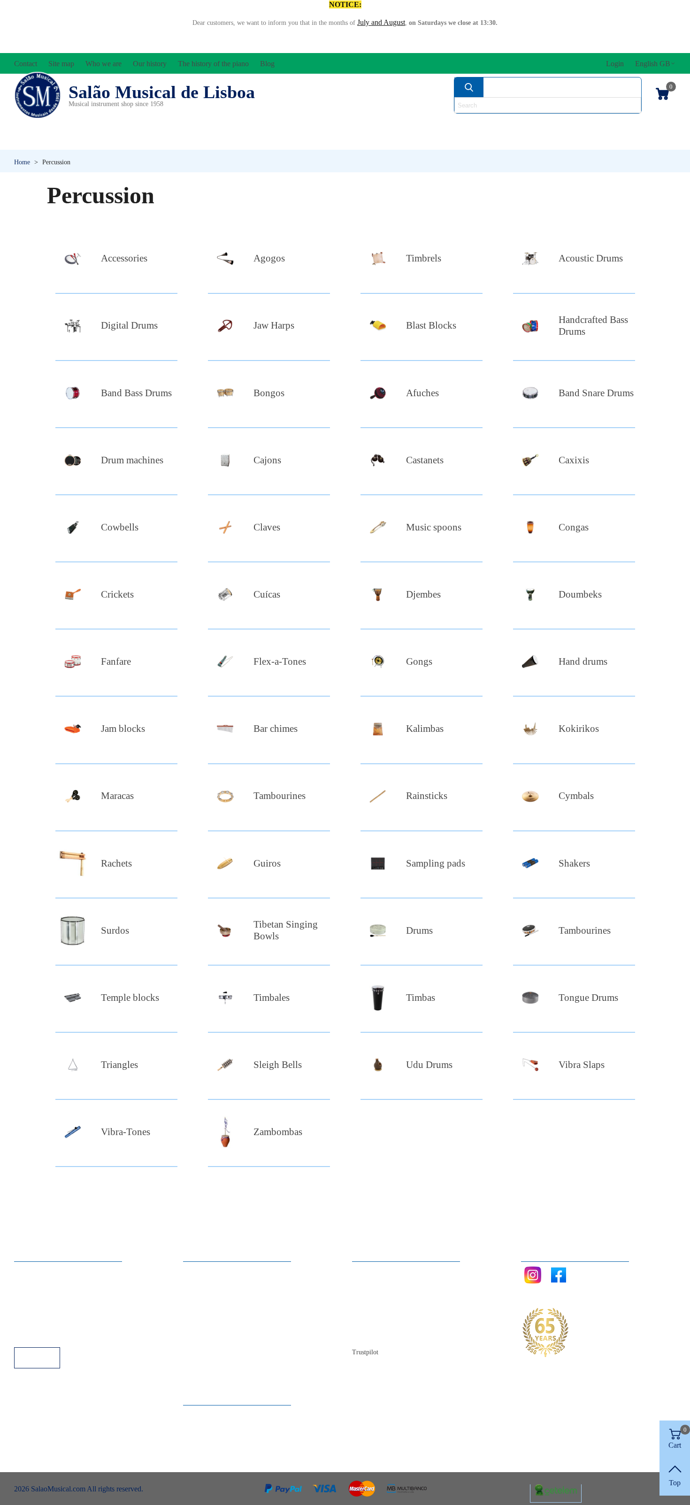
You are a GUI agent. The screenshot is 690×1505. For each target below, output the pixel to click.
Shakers (574, 863)
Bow (388, 125)
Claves (266, 527)
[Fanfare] (73, 662)
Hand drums (583, 661)
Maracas (117, 795)
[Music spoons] (378, 527)
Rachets (116, 863)
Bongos (268, 393)
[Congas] (530, 527)
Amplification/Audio (281, 125)
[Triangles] (73, 1065)
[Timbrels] (378, 258)
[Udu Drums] (378, 1065)
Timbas (420, 997)
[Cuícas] (225, 594)
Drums (419, 930)
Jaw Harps (273, 325)
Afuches (422, 393)
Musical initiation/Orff (87, 140)
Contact (372, 1271)
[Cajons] (225, 460)
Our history (378, 1309)
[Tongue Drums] (530, 998)
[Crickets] (73, 594)
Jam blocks (123, 728)
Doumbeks (580, 594)
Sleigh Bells (277, 1064)
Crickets (117, 594)
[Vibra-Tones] (73, 1132)
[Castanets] (378, 460)
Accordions (153, 125)
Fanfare (116, 661)
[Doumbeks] (530, 594)
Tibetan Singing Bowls (285, 930)
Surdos (115, 930)
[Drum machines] (73, 460)
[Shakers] (530, 863)
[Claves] (225, 527)
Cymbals (576, 795)
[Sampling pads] (378, 863)
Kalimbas (425, 728)
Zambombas (277, 1131)
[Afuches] (378, 393)
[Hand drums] (530, 662)
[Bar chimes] (225, 729)
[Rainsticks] (378, 796)
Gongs (419, 661)
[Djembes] (378, 594)
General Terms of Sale (56, 1309)
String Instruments (493, 125)
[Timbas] (378, 998)
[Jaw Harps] (225, 326)
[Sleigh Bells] (225, 1065)
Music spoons (433, 527)
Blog (368, 1334)
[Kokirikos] (530, 729)
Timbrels (423, 258)
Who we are (379, 1296)
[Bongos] (225, 393)
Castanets (425, 460)
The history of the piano (396, 1322)
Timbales (271, 997)
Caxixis (574, 460)
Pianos (370, 140)
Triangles (119, 1064)
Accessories (48, 125)
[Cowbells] (73, 527)
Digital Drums (129, 325)
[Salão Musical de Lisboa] (37, 95)
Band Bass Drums (136, 393)
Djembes (423, 594)
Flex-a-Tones (279, 661)
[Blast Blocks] (378, 326)
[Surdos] (73, 930)
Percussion (252, 140)
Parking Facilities (49, 1322)
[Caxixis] (530, 460)
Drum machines (132, 460)
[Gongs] (378, 662)
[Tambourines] (225, 796)
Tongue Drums (588, 997)
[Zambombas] (225, 1132)
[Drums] (378, 930)
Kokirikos (579, 728)
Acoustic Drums (591, 258)
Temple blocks (130, 997)
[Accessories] (73, 258)
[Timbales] (225, 998)
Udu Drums (429, 1064)
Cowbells (119, 527)
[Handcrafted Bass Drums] (530, 326)
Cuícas (266, 594)
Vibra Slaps (582, 1064)
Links (31, 1284)
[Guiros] (225, 863)
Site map (374, 1284)
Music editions (627, 125)
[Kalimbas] (378, 729)
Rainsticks (426, 795)
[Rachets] (73, 863)
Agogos (269, 258)
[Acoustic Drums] (530, 258)
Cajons (267, 460)
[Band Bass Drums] (73, 393)
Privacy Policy (45, 1296)
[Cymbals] (530, 796)
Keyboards (584, 140)
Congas (574, 527)
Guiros (267, 863)
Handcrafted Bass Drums (593, 325)
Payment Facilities (50, 1334)
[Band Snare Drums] (530, 393)
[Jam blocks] (73, 729)
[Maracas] (73, 796)
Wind (471, 140)
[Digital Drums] (73, 326)
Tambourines (279, 795)
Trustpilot (365, 1352)
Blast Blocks (431, 325)
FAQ (30, 1271)
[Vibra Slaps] (530, 1065)
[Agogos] (225, 258)
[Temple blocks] (73, 998)
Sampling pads (435, 863)
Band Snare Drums (596, 393)
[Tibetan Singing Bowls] (225, 930)
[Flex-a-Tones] (225, 662)
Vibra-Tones (125, 1131)
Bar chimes (275, 728)
